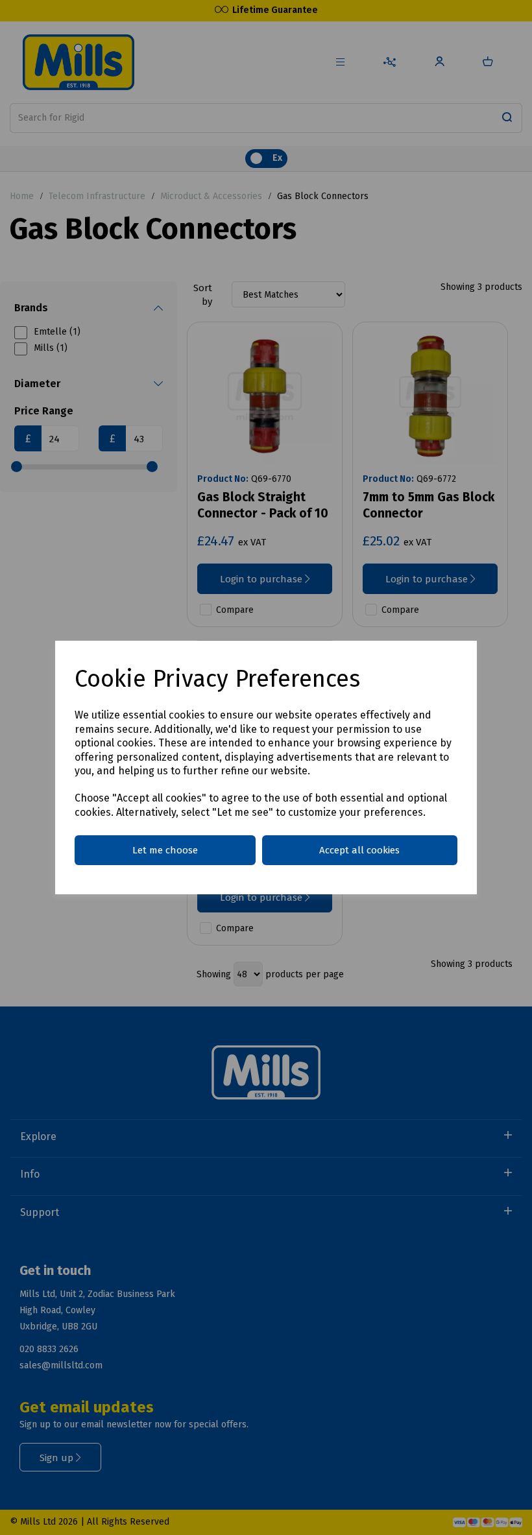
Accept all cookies (359, 850)
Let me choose (165, 850)
